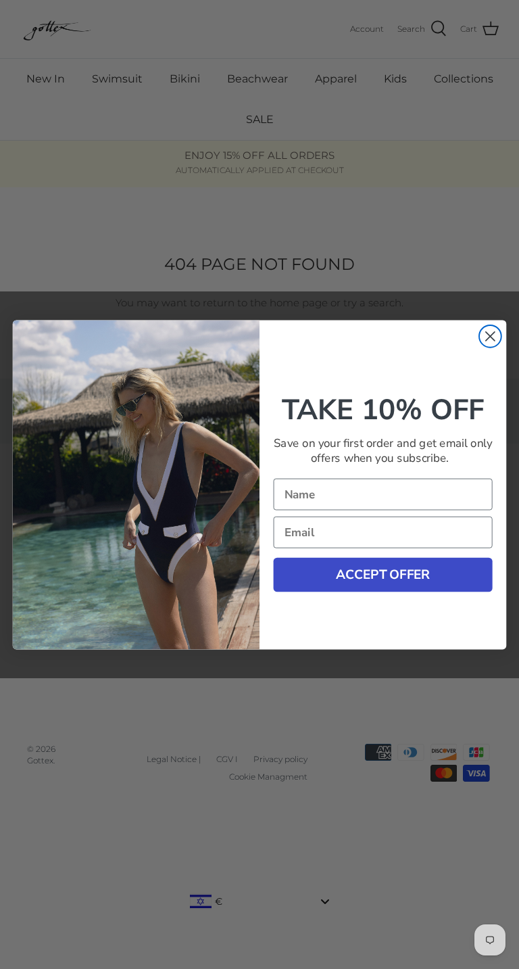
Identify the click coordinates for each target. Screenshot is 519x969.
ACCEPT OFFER (383, 573)
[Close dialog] (490, 336)
